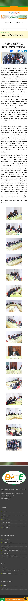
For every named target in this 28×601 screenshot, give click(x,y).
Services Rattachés (6, 527)
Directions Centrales (6, 524)
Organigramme (5, 516)
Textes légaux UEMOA (6, 545)
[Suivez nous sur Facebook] (9, 13)
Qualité (2, 563)
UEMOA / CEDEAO (6, 553)
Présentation (4, 507)
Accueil (3, 32)
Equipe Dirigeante (6, 519)
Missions (4, 514)
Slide (8, 32)
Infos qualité (4, 568)
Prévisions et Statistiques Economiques (10, 550)
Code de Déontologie (6, 573)
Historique (4, 511)
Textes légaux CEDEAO (7, 542)
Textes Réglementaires (6, 522)
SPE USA (4, 585)
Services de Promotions (6, 581)
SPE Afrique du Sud (6, 588)
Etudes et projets (5, 547)
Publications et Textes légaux (7, 535)
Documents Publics (6, 539)
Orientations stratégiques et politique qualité (11, 570)
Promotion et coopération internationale (10, 556)
